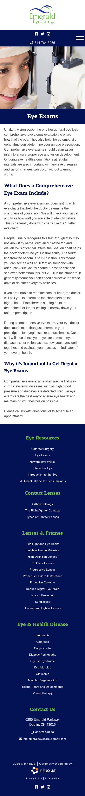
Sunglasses (42, 601)
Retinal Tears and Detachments (42, 686)
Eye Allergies (42, 667)
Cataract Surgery (42, 448)
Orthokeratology (42, 504)
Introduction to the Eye (42, 474)
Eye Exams (42, 455)
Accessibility (52, 778)
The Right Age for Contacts (42, 510)
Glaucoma (42, 674)
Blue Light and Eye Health (42, 543)
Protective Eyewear (42, 582)
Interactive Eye (42, 468)
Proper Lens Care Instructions (42, 576)
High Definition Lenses (42, 556)
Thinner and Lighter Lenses (43, 608)
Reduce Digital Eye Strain (42, 588)
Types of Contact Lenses (42, 516)
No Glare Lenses (43, 563)
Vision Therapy (42, 693)
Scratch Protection (42, 595)
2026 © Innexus (42, 763)
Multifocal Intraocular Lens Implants (42, 481)
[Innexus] (42, 770)
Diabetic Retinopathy (42, 654)
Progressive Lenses (42, 569)
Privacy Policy (34, 778)
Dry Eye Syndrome (42, 661)
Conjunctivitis (42, 648)
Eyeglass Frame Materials (43, 550)
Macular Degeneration (42, 680)
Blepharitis (42, 635)
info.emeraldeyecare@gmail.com (44, 738)
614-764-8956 (44, 43)
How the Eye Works (42, 461)
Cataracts (42, 641)
